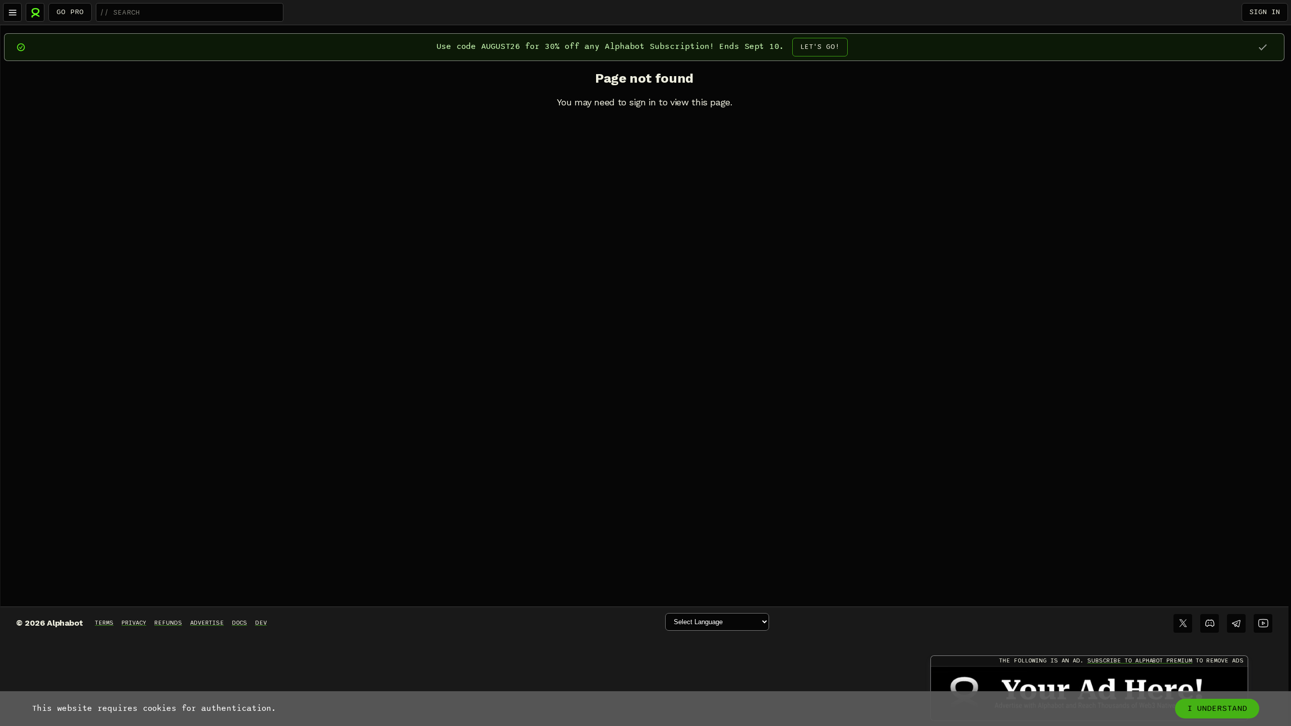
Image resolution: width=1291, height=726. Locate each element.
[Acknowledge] (1262, 47)
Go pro (70, 12)
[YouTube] (1263, 623)
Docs (239, 622)
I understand (1217, 708)
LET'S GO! (820, 46)
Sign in (1265, 12)
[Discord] (1209, 623)
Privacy (134, 622)
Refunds (168, 622)
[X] (1182, 623)
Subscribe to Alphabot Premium (1139, 660)
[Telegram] (1236, 623)
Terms (104, 622)
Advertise (207, 622)
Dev (261, 622)
